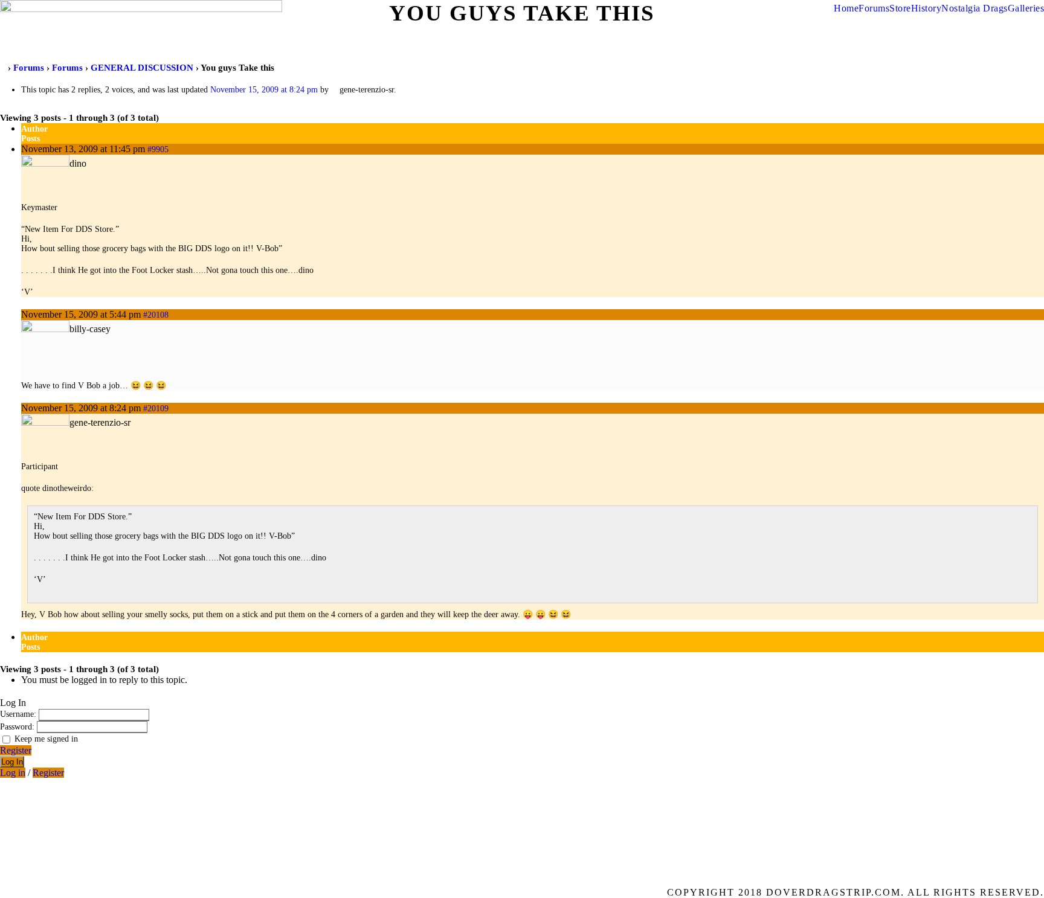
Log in (12, 773)
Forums (874, 8)
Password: (18, 726)
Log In (12, 761)
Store (900, 8)
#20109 (156, 408)
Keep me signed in (46, 738)
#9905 (158, 149)
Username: (19, 714)
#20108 (156, 314)
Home (846, 8)
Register (15, 750)
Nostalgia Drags (974, 8)
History (926, 8)
